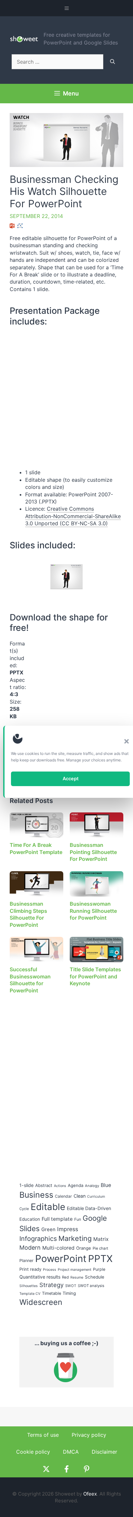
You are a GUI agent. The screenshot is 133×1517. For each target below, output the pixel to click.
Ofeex (90, 1494)
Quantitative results (39, 1277)
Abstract (43, 1185)
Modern (30, 1247)
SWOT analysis (91, 1285)
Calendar (63, 1196)
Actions (60, 1186)
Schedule (94, 1277)
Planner (26, 1260)
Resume (76, 1277)
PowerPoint (61, 1258)
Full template (57, 1219)
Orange (83, 1248)
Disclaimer (104, 1451)
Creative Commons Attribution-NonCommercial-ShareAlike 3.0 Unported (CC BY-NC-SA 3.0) (73, 516)
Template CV (29, 1294)
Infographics (38, 1239)
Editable (48, 1206)
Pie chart (100, 1248)
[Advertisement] (71, 680)
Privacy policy (89, 1435)
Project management (74, 1270)
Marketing (75, 1238)
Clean (80, 1196)
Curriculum (96, 1196)
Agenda (75, 1185)
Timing (69, 1293)
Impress (67, 1229)
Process (49, 1270)
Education (29, 1219)
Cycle (24, 1208)
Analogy (92, 1185)
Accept (70, 778)
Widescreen (40, 1302)
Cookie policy (33, 1451)
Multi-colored (58, 1248)
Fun (77, 1219)
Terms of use (43, 1435)
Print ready (30, 1269)
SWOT (70, 1285)
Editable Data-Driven (89, 1208)
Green (48, 1229)
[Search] (112, 61)
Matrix (100, 1239)
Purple (99, 1269)
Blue (106, 1185)
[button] (126, 741)
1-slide (26, 1185)
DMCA (71, 1451)
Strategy (51, 1284)
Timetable (51, 1293)
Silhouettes (28, 1286)
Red (65, 1277)
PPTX (100, 1258)
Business (36, 1195)
